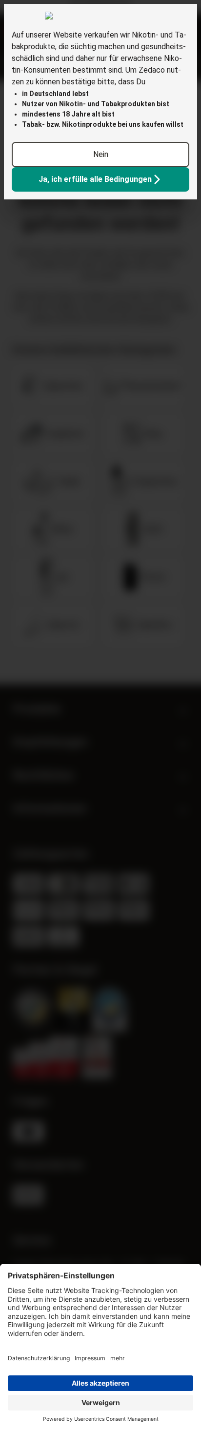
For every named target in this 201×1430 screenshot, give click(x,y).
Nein (100, 154)
